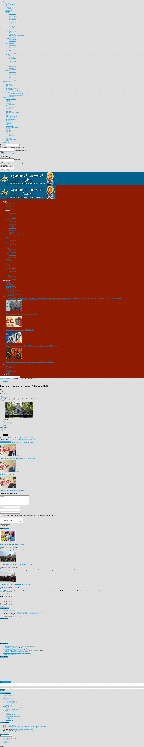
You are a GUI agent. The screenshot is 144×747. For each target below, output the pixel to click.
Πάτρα (7, 30)
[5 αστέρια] (20, 399)
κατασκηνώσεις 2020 (8, 422)
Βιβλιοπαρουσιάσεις (11, 99)
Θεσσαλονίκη (9, 20)
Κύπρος (8, 59)
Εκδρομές (8, 84)
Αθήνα (7, 12)
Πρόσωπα (8, 131)
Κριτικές (8, 128)
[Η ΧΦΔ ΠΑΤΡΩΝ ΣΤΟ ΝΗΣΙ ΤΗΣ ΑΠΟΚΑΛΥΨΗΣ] (8, 561)
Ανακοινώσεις (12, 14)
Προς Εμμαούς (12, 610)
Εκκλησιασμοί (9, 85)
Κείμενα (5, 97)
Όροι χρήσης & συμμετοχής (9, 738)
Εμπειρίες (8, 6)
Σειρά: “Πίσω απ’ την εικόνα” (16, 93)
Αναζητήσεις (9, 123)
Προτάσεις (11, 27)
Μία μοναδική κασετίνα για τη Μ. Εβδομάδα (20, 330)
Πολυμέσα (5, 132)
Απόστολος (8, 113)
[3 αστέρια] (11, 399)
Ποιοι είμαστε (6, 3)
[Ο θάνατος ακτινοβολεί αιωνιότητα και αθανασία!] (14, 311)
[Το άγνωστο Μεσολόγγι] (10, 471)
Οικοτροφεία (9, 10)
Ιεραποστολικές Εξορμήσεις (12, 88)
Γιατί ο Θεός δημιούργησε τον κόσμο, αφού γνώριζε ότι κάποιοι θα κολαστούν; (28, 612)
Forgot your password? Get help (7, 153)
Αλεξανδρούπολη (10, 43)
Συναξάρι (8, 109)
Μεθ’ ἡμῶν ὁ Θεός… (17, 616)
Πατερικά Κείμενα (10, 104)
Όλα (7, 298)
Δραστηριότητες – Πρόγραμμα (16, 35)
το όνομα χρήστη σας (19, 149)
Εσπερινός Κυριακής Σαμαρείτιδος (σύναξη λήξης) (22, 437)
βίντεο (4, 421)
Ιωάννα (4, 612)
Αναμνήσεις (12, 135)
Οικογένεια (8, 130)
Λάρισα (8, 70)
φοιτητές (5, 425)
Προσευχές (8, 108)
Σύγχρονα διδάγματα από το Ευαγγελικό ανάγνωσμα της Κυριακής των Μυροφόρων (32, 346)
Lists (1, 686)
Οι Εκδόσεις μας (10, 96)
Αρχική (5, 1)
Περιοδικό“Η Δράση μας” (9, 8)
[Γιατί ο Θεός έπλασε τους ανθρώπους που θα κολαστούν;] (10, 455)
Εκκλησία (8, 101)
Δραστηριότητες (7, 81)
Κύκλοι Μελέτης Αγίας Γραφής (13, 91)
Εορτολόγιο (9, 111)
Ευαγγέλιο (8, 115)
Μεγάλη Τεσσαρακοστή (11, 119)
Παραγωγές (9, 92)
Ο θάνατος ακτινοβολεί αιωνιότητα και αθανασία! (21, 314)
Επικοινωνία (12, 34)
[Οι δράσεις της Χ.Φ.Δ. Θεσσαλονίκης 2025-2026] (8, 581)
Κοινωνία (8, 122)
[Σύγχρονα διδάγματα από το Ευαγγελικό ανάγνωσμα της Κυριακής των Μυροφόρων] (14, 343)
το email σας (17, 159)
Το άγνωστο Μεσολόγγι (7, 474)
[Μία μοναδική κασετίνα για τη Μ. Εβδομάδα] (14, 327)
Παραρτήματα (6, 11)
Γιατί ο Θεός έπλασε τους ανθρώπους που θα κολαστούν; (17, 458)
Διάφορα (8, 100)
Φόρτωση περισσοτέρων (6, 591)
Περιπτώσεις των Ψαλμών (9, 654)
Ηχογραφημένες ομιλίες (11, 139)
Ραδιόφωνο (8, 140)
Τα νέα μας (11, 15)
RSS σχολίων (6, 741)
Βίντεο (7, 136)
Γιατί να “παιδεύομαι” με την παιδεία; (12, 490)
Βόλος (7, 49)
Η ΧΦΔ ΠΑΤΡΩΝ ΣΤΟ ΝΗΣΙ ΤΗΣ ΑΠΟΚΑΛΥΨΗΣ (16, 564)
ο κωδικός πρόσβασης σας (20, 150)
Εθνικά (7, 124)
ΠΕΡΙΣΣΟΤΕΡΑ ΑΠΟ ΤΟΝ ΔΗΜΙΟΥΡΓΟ (22, 442)
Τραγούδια (8, 138)
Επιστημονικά (9, 126)
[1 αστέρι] (2, 399)
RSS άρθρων (6, 739)
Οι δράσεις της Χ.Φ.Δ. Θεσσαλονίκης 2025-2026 (15, 584)
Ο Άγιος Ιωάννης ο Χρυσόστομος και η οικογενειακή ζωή (17, 653)
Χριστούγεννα (9, 120)
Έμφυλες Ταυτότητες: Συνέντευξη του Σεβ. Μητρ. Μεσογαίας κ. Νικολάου (21, 650)
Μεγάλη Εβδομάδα (10, 118)
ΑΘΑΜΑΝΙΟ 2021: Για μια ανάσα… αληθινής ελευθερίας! (22, 439)
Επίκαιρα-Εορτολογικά (11, 116)
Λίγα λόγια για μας (10, 4)
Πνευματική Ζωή (10, 107)
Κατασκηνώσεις (10, 89)
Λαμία (7, 65)
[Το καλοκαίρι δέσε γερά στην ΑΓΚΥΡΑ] (8, 541)
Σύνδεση (5, 742)
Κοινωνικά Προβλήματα (12, 127)
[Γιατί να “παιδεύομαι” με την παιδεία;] (8, 487)
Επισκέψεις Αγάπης (10, 86)
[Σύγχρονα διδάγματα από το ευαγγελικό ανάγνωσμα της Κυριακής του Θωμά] (14, 359)
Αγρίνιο (8, 38)
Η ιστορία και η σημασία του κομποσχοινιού (13, 651)
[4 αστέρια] (15, 399)
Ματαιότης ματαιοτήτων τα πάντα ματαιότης (23, 614)
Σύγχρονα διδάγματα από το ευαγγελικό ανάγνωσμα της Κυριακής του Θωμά (30, 362)
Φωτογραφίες (9, 134)
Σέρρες (7, 76)
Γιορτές (8, 82)
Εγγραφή (5, 743)
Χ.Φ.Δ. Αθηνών (13, 16)
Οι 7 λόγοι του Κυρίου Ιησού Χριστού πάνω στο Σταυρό (16, 646)
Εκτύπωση (6, 397)
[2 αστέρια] (6, 399)
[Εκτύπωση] (2, 397)
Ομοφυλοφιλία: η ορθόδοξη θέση (11, 647)
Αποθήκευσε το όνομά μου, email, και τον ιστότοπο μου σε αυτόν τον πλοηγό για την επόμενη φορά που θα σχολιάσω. (30, 515)
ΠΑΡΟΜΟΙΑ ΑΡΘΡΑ (5, 442)
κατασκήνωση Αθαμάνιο (9, 423)
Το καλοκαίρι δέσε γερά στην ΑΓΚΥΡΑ (12, 544)
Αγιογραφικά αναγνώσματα (12, 112)
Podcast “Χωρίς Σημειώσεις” (16, 95)
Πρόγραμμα (12, 18)
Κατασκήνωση (12, 19)
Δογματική (8, 103)
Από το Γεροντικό (10, 105)
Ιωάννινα (8, 54)
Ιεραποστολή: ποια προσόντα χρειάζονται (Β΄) (27, 613)
